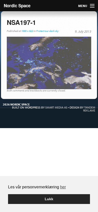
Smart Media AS (56, 107)
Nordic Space (17, 6)
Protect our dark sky (47, 31)
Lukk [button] (49, 199)
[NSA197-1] (49, 62)
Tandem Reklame (89, 108)
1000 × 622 (27, 31)
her (63, 187)
